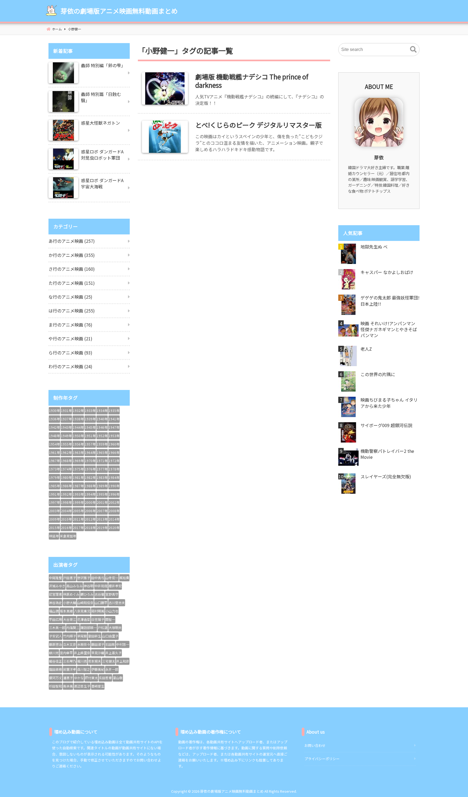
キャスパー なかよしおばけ (386, 272)
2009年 (54, 519)
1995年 (102, 494)
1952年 (102, 435)
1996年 (114, 494)
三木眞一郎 (57, 627)
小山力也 (111, 611)
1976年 (90, 469)
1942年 (54, 427)
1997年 (54, 502)
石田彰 (110, 644)
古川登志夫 (117, 602)
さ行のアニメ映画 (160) (71, 269)
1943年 (66, 427)
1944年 (78, 427)
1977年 (102, 469)
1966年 (114, 452)
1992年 (66, 494)
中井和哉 (101, 585)
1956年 (78, 444)
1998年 (66, 502)
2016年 (66, 527)
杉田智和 (55, 686)
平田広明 (55, 619)
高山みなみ (74, 585)
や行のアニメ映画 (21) (70, 338)
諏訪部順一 (88, 627)
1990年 (114, 485)
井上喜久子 (113, 652)
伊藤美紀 (97, 669)
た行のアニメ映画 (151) (71, 283)
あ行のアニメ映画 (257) (71, 241)
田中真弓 (97, 577)
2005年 (78, 510)
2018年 (90, 527)
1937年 (66, 419)
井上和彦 (122, 661)
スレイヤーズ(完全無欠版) (385, 476)
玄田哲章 (105, 677)
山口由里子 (110, 636)
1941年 (114, 419)
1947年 (114, 427)
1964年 (90, 452)
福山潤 (54, 611)
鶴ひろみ (86, 594)
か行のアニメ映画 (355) (71, 255)
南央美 (68, 686)
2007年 (102, 510)
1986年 (66, 485)
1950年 (78, 435)
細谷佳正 (55, 661)
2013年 (102, 519)
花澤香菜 (83, 619)
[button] (413, 50)
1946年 (102, 427)
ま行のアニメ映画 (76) (70, 324)
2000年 (90, 502)
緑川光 (54, 652)
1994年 (90, 494)
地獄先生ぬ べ (374, 247)
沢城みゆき (57, 585)
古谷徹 (99, 594)
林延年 (54, 536)
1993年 (78, 494)
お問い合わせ (315, 745)
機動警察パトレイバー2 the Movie (387, 454)
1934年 (102, 410)
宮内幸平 (66, 652)
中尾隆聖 (55, 577)
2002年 (114, 502)
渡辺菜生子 (82, 686)
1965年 (102, 452)
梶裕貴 (124, 577)
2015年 (54, 527)
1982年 (90, 477)
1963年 (78, 452)
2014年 (114, 519)
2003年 (54, 510)
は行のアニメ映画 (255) (71, 310)
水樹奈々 (83, 644)
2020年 (114, 527)
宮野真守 (111, 594)
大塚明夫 (115, 627)
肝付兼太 (91, 677)
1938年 (78, 419)
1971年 (102, 460)
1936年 (54, 419)
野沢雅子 (83, 577)
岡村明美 (97, 611)
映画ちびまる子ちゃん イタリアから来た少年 (389, 403)
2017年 (78, 527)
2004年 (66, 510)
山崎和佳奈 (85, 602)
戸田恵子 (69, 577)
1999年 (78, 502)
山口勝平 (101, 602)
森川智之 (83, 669)
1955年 (66, 444)
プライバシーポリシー (322, 758)
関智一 (110, 619)
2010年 (66, 519)
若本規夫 (94, 661)
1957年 (90, 444)
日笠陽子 (97, 619)
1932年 (78, 410)
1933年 (90, 410)
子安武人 (55, 636)
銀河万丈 (55, 677)
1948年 (54, 435)
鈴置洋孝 (69, 669)
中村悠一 (122, 644)
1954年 (54, 444)
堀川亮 (82, 661)
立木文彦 (69, 644)
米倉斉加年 (68, 536)
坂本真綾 (66, 611)
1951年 (90, 435)
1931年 (66, 410)
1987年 (78, 485)
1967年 (54, 460)
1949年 (66, 435)
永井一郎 (111, 669)
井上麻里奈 (82, 652)
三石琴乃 (69, 661)
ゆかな (79, 677)
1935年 (114, 410)
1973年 (54, 469)
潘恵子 (68, 677)
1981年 (78, 477)
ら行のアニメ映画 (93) (70, 352)
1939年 (90, 419)
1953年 (114, 435)
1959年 (102, 444)
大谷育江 (69, 619)
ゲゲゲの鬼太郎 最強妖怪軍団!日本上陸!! (390, 301)
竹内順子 (69, 636)
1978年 (114, 469)
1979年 (54, 477)
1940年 (102, 419)
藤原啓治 (55, 644)
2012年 (90, 519)
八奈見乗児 (82, 611)
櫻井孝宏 (115, 585)
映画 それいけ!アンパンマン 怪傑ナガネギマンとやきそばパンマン (388, 329)
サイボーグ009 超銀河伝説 (386, 425)
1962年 (66, 452)
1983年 (102, 477)
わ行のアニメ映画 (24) (70, 366)
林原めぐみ (71, 594)
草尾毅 (82, 636)
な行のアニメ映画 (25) (70, 296)
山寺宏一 (111, 577)
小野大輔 (69, 602)
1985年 (54, 485)
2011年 (78, 519)
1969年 (78, 460)
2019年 (102, 527)
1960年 (114, 444)
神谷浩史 (55, 602)
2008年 (114, 510)
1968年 (66, 460)
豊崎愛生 (97, 686)
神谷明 (88, 585)
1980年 (66, 477)
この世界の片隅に (377, 374)
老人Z (366, 349)
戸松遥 (103, 627)
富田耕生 (94, 636)
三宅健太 (108, 661)
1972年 (114, 460)
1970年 (90, 460)
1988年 (90, 485)
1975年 (78, 469)
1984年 (114, 477)
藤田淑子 (97, 644)
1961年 (54, 452)
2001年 (102, 502)
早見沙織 (97, 652)
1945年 (90, 427)
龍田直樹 (55, 669)
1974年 (66, 469)
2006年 (90, 510)
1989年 (102, 485)
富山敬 (118, 677)
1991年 (54, 494)
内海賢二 (72, 627)
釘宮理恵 (55, 594)
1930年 (54, 410)
